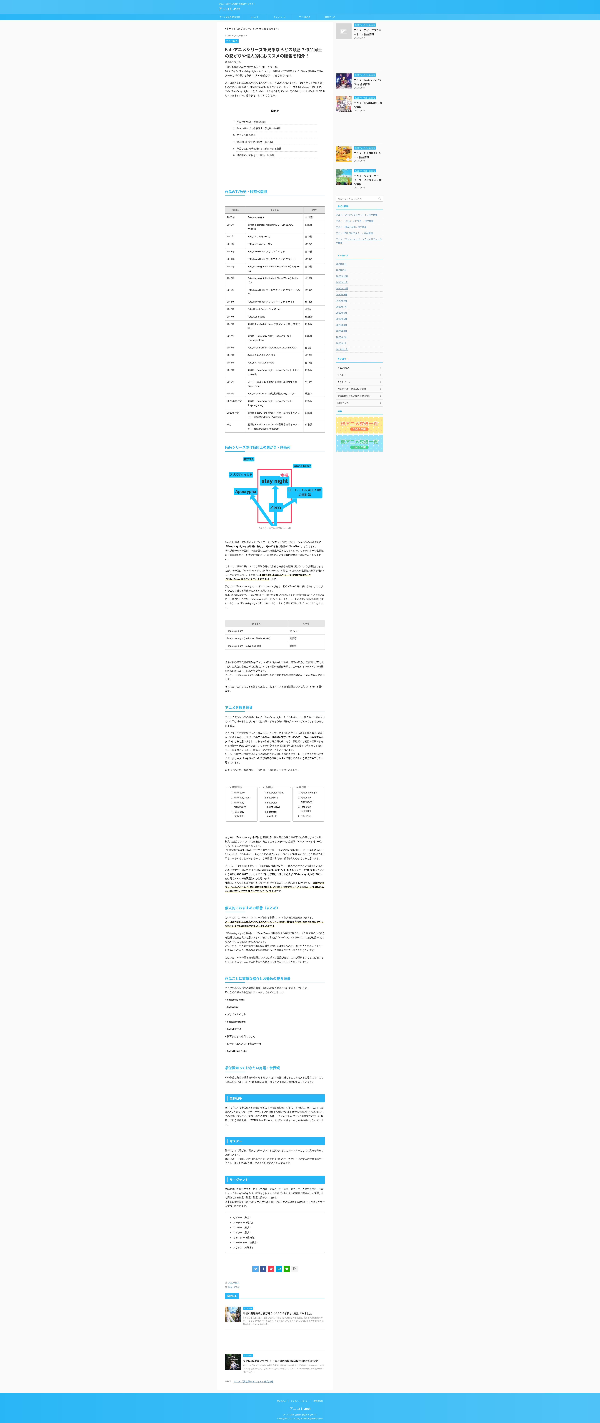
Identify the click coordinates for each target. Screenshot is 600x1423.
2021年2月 (341, 264)
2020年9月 (341, 294)
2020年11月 (342, 282)
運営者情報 (318, 1401)
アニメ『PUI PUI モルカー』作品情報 (354, 233)
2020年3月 (341, 331)
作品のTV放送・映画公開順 (251, 121)
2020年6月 (341, 312)
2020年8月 (341, 300)
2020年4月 (341, 325)
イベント (255, 17)
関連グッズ (330, 17)
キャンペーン (280, 17)
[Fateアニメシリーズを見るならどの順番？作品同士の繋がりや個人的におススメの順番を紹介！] (279, 1269)
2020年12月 (342, 276)
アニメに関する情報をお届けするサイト (300, 1414)
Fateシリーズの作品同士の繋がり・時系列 (259, 128)
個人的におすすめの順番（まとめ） (255, 141)
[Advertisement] (275, 1340)
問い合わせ (282, 1401)
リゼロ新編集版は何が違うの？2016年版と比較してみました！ (278, 1313)
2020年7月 (341, 306)
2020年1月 (341, 343)
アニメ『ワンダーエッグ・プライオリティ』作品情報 (367, 180)
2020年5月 (341, 319)
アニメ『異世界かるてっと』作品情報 (253, 1381)
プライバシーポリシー (300, 1401)
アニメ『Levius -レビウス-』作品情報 (354, 221)
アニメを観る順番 (246, 135)
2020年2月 (341, 337)
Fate (230, 1287)
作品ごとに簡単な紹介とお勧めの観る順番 (259, 148)
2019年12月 (342, 349)
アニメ (237, 1287)
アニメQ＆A (304, 17)
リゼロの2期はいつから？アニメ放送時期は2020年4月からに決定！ (281, 1360)
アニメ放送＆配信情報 (230, 17)
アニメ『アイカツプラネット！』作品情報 (357, 214)
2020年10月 (342, 288)
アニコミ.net (229, 9)
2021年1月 (341, 270)
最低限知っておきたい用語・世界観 (255, 155)
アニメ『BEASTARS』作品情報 (351, 227)
